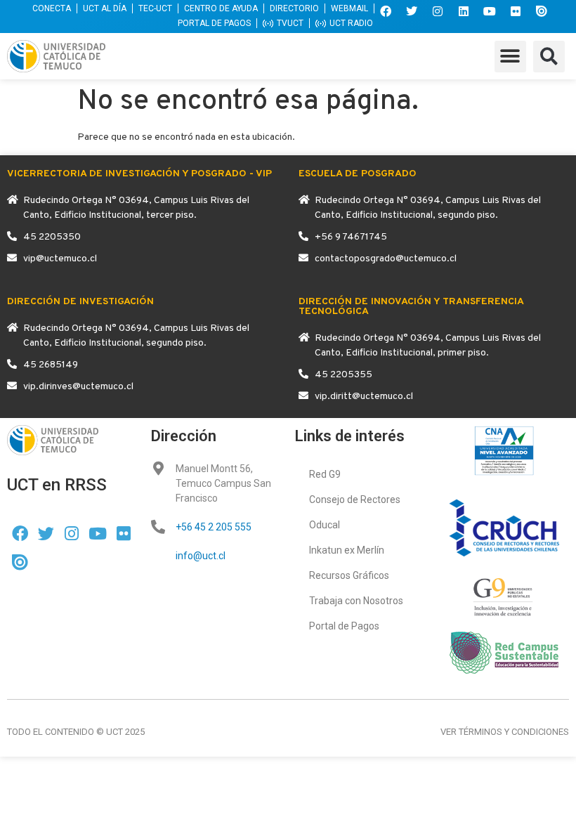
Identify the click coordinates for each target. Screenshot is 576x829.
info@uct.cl (200, 555)
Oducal (324, 524)
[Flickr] (515, 11)
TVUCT (290, 23)
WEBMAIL (349, 8)
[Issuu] (541, 11)
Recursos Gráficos (349, 575)
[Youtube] (489, 11)
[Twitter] (411, 11)
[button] (510, 56)
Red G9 (325, 474)
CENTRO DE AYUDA (221, 8)
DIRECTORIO (294, 8)
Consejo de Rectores (354, 499)
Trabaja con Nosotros (356, 600)
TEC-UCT (155, 8)
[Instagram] (437, 11)
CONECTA (51, 8)
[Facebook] (385, 11)
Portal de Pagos (344, 626)
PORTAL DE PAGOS (214, 23)
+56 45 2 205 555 (213, 527)
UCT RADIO (351, 23)
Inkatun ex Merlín (346, 550)
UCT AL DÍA (104, 8)
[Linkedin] (463, 11)
